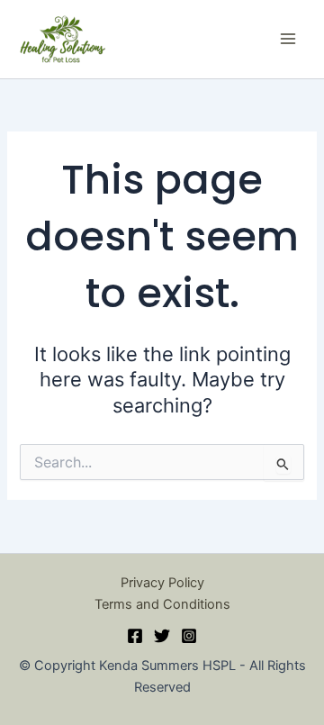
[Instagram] (189, 636)
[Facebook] (135, 636)
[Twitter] (162, 636)
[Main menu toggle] (288, 39)
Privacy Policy (162, 583)
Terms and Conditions (162, 604)
